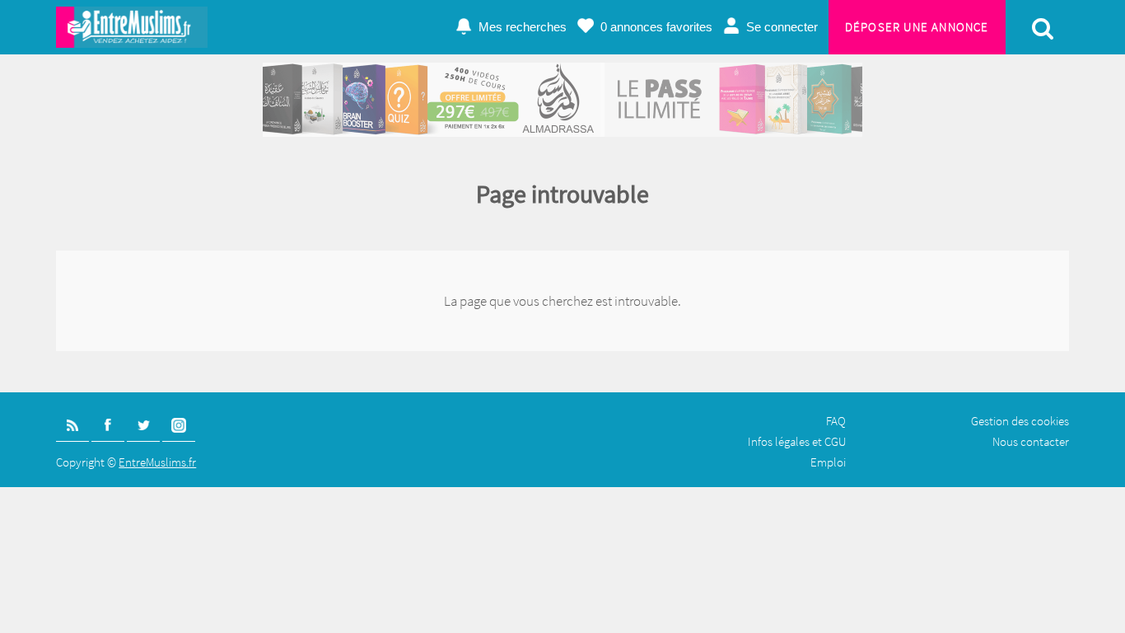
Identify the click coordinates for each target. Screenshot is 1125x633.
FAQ (836, 421)
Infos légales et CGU (797, 441)
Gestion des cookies (1020, 421)
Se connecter (782, 27)
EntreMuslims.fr (157, 462)
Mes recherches (522, 27)
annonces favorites (656, 27)
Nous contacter (1030, 441)
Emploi (828, 462)
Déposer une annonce (917, 27)
